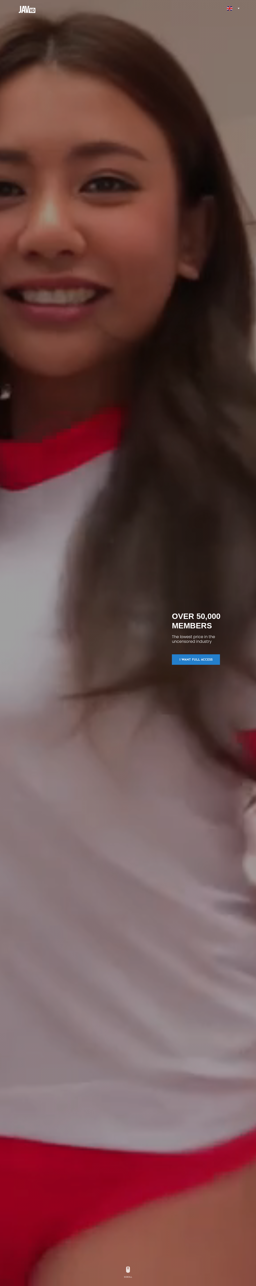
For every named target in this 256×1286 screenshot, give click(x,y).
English (230, 8)
